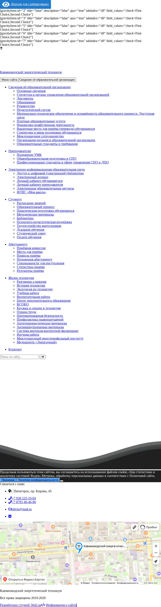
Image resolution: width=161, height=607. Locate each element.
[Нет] (61, 481)
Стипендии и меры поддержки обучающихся (49, 132)
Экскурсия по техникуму (35, 289)
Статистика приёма (31, 267)
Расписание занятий (31, 203)
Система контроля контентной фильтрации (47, 331)
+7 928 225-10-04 (24, 498)
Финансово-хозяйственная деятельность (45, 125)
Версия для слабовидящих (29, 4)
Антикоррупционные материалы (40, 327)
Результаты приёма (30, 271)
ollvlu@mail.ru (22, 509)
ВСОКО (23, 304)
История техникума (31, 285)
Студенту (15, 199)
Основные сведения (31, 91)
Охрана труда (26, 312)
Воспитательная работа (33, 297)
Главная (5, 413)
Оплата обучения (29, 237)
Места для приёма (30, 252)
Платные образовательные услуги (41, 121)
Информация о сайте (61, 605)
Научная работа (28, 334)
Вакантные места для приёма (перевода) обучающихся (56, 128)
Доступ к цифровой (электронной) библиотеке (50, 173)
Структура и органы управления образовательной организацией (63, 94)
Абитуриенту (17, 244)
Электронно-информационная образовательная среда (46, 169)
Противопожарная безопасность (40, 315)
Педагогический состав (34, 110)
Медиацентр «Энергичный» (37, 342)
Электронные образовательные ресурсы (45, 188)
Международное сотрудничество (40, 136)
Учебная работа (28, 293)
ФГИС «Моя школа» (31, 192)
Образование (26, 102)
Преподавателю (19, 151)
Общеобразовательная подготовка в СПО (46, 158)
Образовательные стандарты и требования (47, 144)
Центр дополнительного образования (43, 300)
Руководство (26, 106)
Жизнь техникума (21, 278)
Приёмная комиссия (31, 248)
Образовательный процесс (36, 207)
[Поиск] (42, 357)
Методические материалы (35, 214)
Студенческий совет (31, 233)
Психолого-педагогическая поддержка (44, 222)
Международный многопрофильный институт (50, 338)
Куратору (15, 349)
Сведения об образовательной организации (39, 87)
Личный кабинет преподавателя (40, 184)
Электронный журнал (32, 177)
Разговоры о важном (31, 281)
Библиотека (25, 218)
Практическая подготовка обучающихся (45, 210)
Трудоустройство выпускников (39, 226)
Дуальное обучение (30, 229)
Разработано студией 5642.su (20, 605)
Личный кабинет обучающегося (39, 181)
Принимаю (8, 480)
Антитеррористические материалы (42, 323)
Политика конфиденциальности (38, 480)
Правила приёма (28, 255)
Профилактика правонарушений (40, 319)
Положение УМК (29, 155)
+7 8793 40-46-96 (24, 502)
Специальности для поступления (40, 263)
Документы (25, 98)
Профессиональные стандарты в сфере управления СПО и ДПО (63, 162)
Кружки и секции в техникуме (39, 308)
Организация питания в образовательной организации (56, 140)
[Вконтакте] (9, 516)
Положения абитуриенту (34, 259)
